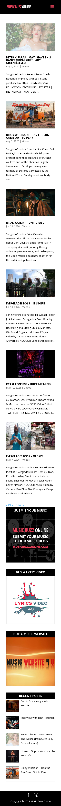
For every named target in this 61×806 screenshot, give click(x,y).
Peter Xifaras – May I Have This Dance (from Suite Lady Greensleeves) (28, 60)
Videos (25, 66)
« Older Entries (15, 505)
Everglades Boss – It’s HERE (25, 303)
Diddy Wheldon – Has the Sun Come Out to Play (27, 136)
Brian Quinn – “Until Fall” (25, 223)
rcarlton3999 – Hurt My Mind (28, 384)
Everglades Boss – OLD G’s (24, 456)
